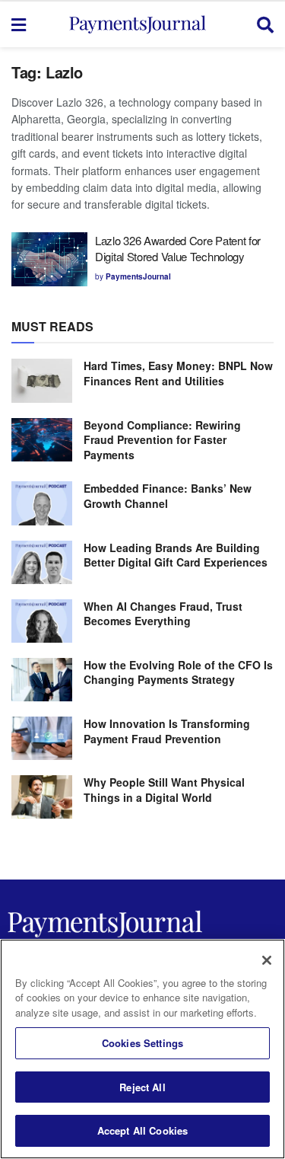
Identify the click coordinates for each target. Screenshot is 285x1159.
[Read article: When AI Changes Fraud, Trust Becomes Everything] (41, 621)
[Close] (266, 960)
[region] (142, 1049)
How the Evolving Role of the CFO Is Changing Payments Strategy (178, 672)
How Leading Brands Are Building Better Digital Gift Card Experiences (176, 555)
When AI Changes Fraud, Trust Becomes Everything (163, 614)
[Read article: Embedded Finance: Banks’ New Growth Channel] (41, 503)
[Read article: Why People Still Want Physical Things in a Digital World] (41, 797)
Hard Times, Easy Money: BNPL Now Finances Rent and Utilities (178, 373)
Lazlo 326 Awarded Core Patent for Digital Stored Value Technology (178, 248)
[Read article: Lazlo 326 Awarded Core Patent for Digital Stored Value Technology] (49, 259)
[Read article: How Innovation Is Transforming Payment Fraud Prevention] (41, 738)
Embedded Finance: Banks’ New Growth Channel (168, 496)
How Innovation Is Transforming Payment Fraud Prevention (167, 731)
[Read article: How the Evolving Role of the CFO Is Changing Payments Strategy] (41, 679)
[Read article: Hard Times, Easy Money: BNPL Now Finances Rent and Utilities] (41, 380)
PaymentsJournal (138, 276)
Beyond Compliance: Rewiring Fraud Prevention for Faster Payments (162, 439)
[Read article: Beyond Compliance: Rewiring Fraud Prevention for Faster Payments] (41, 439)
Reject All (142, 1087)
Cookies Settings (142, 1043)
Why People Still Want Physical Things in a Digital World (164, 789)
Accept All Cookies (142, 1130)
